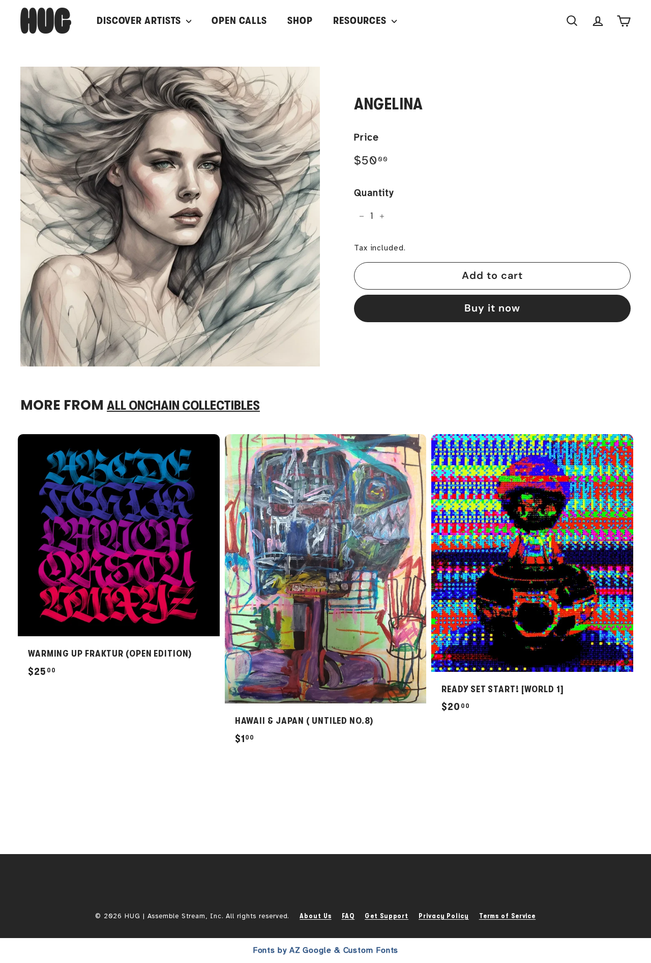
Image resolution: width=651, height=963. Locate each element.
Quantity (374, 193)
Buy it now (492, 308)
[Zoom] (170, 216)
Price (366, 137)
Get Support (386, 916)
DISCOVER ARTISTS (140, 20)
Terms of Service (507, 916)
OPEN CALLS (239, 20)
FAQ (348, 916)
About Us (315, 916)
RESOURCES (361, 20)
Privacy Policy (444, 916)
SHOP (300, 20)
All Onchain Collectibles (183, 405)
